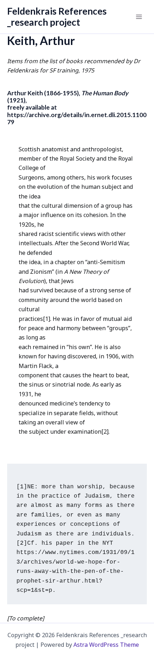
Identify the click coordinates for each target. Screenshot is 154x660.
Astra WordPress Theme (106, 645)
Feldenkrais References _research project (57, 16)
